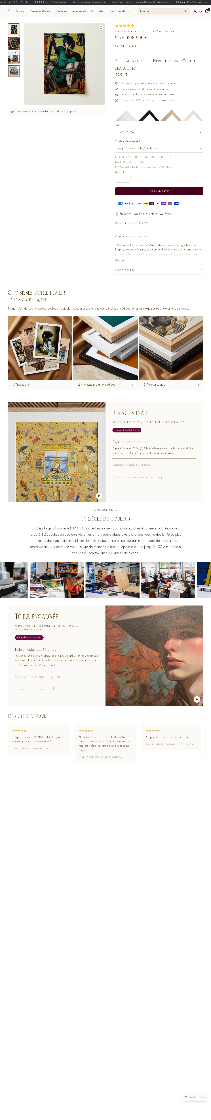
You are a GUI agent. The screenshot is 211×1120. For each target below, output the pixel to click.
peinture (164, 254)
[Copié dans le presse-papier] (145, 37)
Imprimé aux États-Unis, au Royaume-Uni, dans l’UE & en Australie (107, 2)
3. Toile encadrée (154, 384)
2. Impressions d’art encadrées (96, 384)
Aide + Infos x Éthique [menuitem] (120, 11)
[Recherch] (186, 11)
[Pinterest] (137, 37)
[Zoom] (101, 27)
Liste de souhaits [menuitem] (79, 11)
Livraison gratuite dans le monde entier (56, 2)
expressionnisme (125, 249)
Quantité (119, 172)
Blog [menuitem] (101, 11)
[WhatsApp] (141, 37)
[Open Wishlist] (200, 11)
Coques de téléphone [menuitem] (40, 11)
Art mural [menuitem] (20, 11)
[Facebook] (128, 37)
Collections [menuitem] (62, 11)
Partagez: (119, 37)
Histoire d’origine (124, 269)
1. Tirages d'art (21, 384)
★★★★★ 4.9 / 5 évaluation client (17, 2)
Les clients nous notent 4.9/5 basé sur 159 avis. (145, 31)
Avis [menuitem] (92, 11)
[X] (132, 37)
